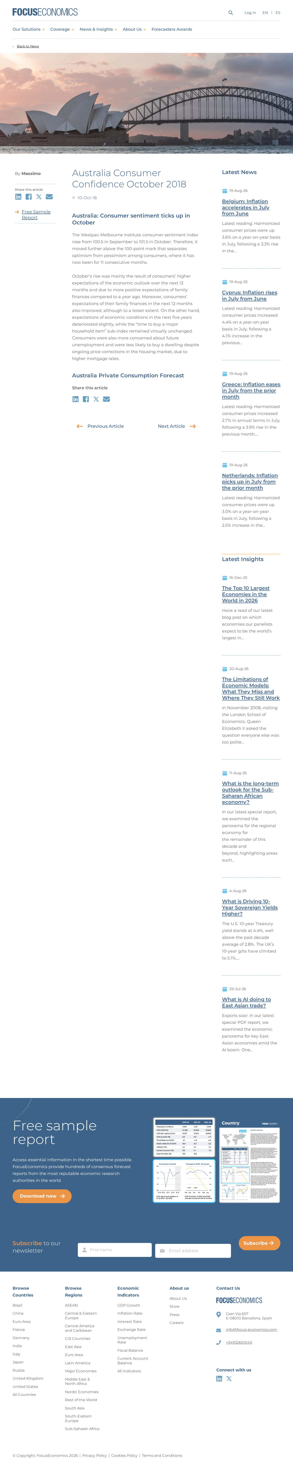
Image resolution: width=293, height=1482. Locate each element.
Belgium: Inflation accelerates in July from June (245, 208)
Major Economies (81, 1371)
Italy (16, 1354)
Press (174, 1315)
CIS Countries (77, 1338)
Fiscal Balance (130, 1350)
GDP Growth (128, 1305)
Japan (18, 1362)
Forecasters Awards (172, 29)
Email (161, 1239)
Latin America (77, 1363)
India (17, 1346)
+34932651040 (239, 1342)
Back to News (28, 46)
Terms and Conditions (162, 1455)
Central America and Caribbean (79, 1328)
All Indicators (129, 1371)
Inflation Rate (129, 1313)
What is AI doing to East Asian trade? (246, 1003)
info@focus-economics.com (251, 1329)
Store (174, 1306)
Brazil (17, 1305)
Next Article (171, 426)
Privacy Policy (94, 1455)
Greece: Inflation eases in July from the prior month (251, 390)
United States (25, 1386)
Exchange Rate (131, 1329)
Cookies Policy (124, 1455)
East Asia (73, 1347)
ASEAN (71, 1305)
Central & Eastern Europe (81, 1315)
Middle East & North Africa (77, 1381)
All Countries (24, 1394)
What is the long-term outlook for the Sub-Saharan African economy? (250, 793)
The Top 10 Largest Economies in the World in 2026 (246, 594)
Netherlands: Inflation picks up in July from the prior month (250, 482)
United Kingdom (28, 1378)
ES (278, 13)
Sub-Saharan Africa (82, 1429)
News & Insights (96, 29)
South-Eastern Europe (78, 1418)
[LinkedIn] (219, 1378)
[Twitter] (229, 1378)
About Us (132, 29)
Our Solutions (27, 29)
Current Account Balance (132, 1360)
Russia (18, 1370)
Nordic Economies (82, 1392)
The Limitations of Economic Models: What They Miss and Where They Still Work (251, 688)
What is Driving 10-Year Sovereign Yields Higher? (250, 908)
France (19, 1329)
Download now (38, 1196)
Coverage (60, 29)
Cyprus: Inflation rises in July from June (249, 296)
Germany (21, 1338)
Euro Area (21, 1321)
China (18, 1313)
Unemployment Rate (132, 1340)
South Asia (74, 1408)
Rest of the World (81, 1400)
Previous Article (105, 426)
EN (265, 13)
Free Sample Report (36, 214)
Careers (177, 1323)
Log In (250, 13)
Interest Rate (129, 1321)
